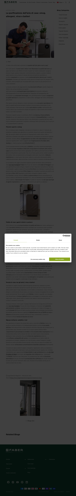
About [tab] (60, 240)
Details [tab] (38, 240)
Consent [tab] (16, 240)
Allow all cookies (59, 259)
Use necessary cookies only (38, 259)
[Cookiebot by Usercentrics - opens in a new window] (63, 236)
